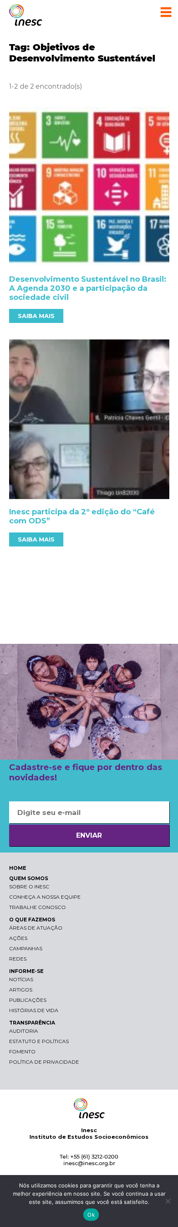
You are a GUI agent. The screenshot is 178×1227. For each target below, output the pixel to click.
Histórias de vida (33, 1010)
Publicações (27, 1000)
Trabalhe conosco (37, 907)
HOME (17, 868)
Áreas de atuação (36, 928)
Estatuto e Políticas (39, 1041)
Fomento (22, 1051)
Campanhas (25, 948)
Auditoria (23, 1031)
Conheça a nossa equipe (45, 897)
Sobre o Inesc (29, 886)
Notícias (21, 979)
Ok (91, 1214)
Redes (17, 959)
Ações (18, 938)
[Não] (168, 1201)
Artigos (20, 990)
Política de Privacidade (44, 1062)
